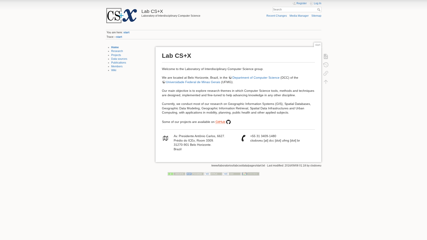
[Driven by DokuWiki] (250, 173)
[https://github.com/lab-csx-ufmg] (228, 122)
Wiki (113, 70)
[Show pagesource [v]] (326, 56)
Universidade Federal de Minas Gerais (193, 82)
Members (117, 66)
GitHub (220, 122)
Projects (116, 55)
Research (117, 51)
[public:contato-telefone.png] (243, 138)
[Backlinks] (326, 73)
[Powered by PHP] (195, 173)
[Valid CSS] (232, 173)
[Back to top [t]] (326, 81)
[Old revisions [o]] (326, 64)
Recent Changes (276, 15)
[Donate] (176, 173)
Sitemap (316, 15)
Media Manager (299, 15)
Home (115, 47)
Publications (118, 62)
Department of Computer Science (256, 77)
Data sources (119, 58)
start (126, 32)
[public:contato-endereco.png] (165, 138)
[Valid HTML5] (213, 173)
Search (319, 9)
